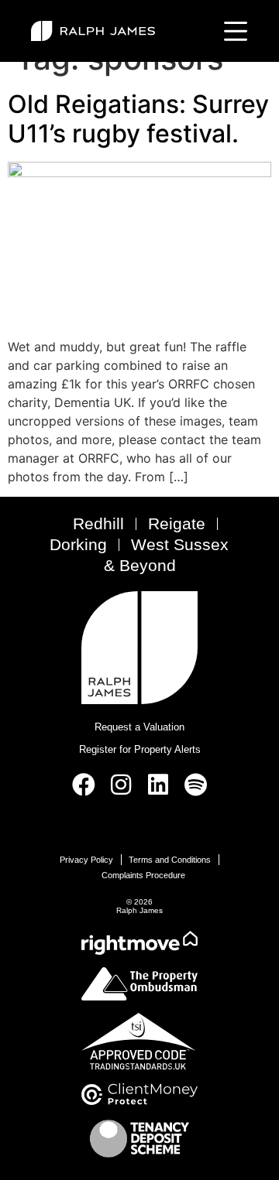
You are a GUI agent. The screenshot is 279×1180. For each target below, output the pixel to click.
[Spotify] (195, 784)
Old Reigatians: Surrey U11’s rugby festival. (138, 119)
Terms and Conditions (170, 859)
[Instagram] (121, 784)
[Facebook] (83, 784)
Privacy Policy (86, 859)
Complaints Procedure (143, 875)
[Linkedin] (158, 784)
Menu (232, 31)
